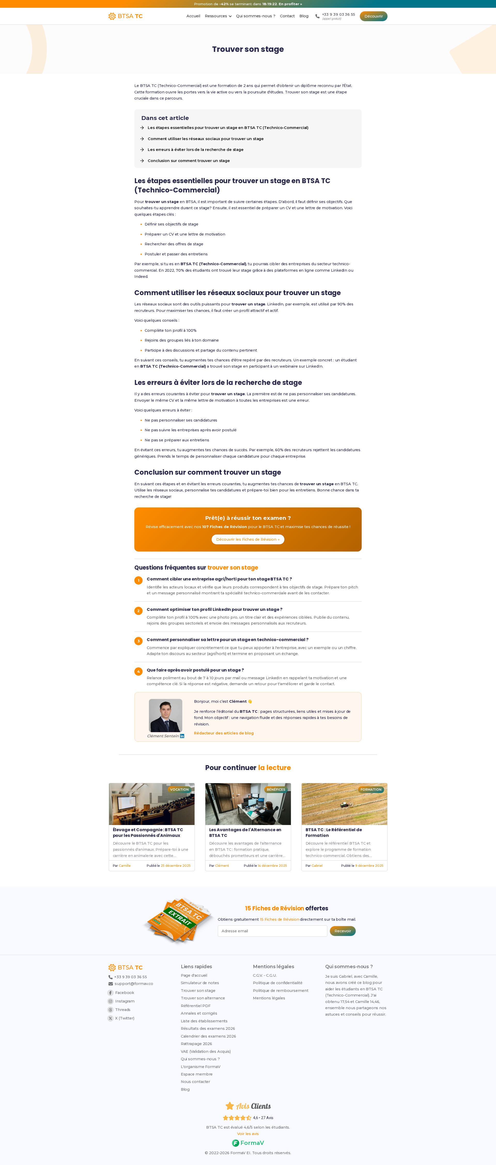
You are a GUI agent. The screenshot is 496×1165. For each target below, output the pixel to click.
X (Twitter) (124, 1018)
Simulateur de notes (200, 983)
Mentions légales (269, 998)
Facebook (124, 992)
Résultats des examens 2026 (208, 1028)
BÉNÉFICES (276, 789)
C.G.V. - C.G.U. (265, 975)
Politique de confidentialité (277, 983)
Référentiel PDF (196, 1006)
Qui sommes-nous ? (200, 1059)
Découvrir (374, 16)
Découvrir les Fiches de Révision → (248, 539)
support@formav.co (134, 983)
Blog (185, 1089)
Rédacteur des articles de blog (224, 733)
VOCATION (179, 789)
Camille (124, 866)
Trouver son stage (198, 990)
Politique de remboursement (280, 990)
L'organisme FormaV (200, 1066)
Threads (122, 1009)
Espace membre (197, 1074)
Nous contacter (195, 1081)
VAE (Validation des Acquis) (206, 1051)
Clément (222, 866)
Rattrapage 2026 (196, 1043)
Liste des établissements (204, 1021)
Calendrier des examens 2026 (208, 1036)
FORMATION (371, 789)
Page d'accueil (194, 975)
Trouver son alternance (203, 998)
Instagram (125, 1001)
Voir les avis (248, 1133)
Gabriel (317, 866)
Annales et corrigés (199, 1013)
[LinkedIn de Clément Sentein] (182, 736)
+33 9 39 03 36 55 (130, 977)
